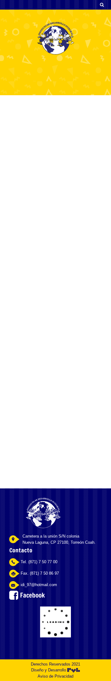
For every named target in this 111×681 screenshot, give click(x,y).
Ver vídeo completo (59, 206)
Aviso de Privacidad (55, 676)
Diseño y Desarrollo (49, 670)
